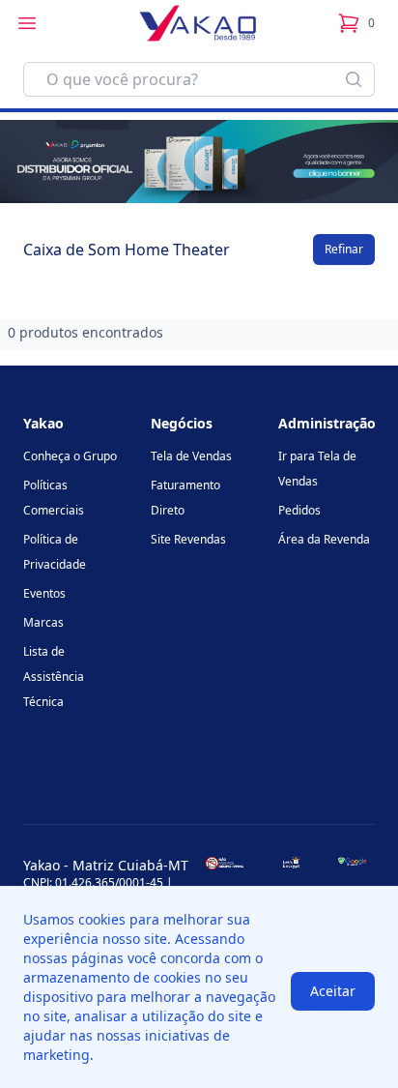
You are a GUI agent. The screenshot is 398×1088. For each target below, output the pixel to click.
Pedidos (299, 510)
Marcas (43, 622)
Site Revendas (188, 539)
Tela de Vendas (191, 456)
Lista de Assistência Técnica (53, 676)
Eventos (44, 593)
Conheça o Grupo (70, 456)
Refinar (344, 249)
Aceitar (332, 991)
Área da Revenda (324, 539)
